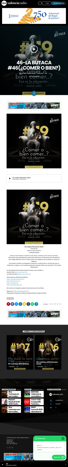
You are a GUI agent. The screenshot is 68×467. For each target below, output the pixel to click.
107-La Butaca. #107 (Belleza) (18, 364)
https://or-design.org (12, 283)
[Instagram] (10, 447)
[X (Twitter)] (7, 447)
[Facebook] (12, 447)
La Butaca (34, 57)
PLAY (46, 3)
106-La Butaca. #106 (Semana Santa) (47, 363)
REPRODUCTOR (59, 3)
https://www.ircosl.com (20, 272)
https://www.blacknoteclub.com (15, 279)
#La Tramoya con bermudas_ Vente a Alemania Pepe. (14, 412)
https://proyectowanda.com (14, 285)
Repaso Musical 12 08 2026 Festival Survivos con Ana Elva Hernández (14, 405)
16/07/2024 (40, 73)
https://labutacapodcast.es (21, 291)
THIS (30, 437)
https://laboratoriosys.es (13, 281)
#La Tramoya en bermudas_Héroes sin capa (14, 396)
